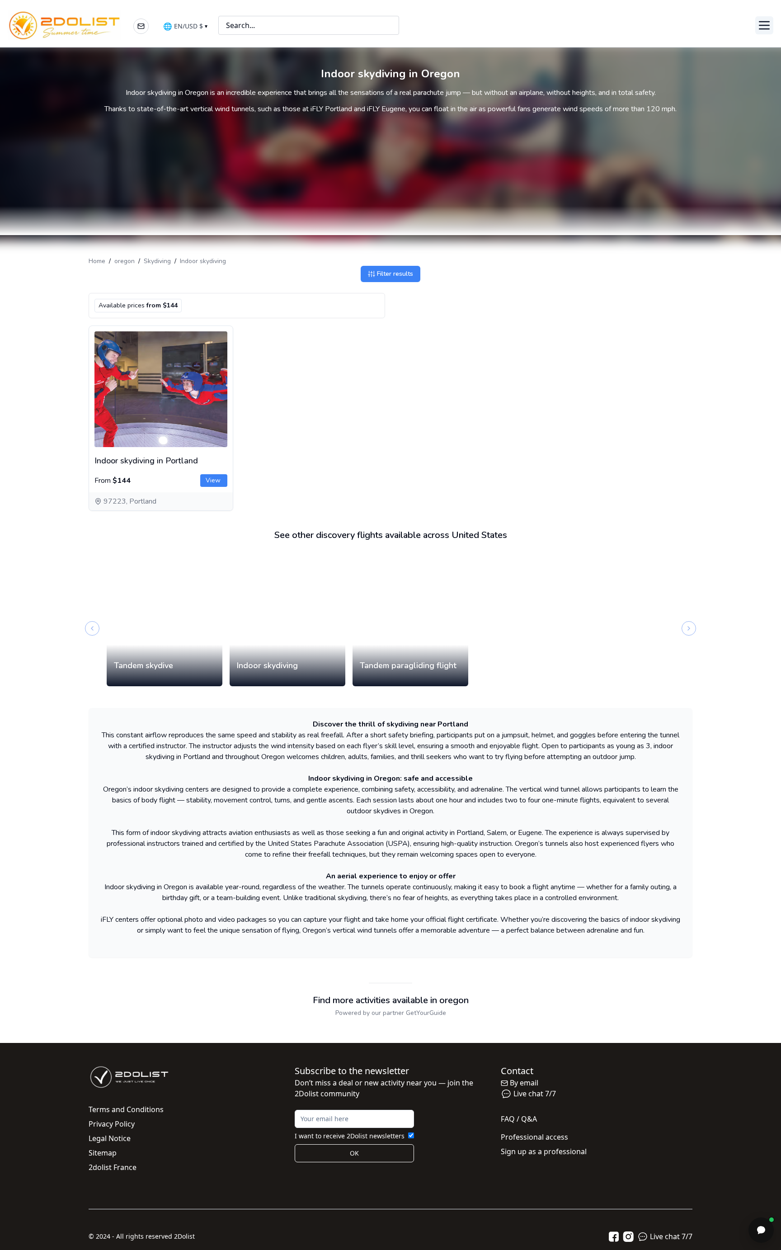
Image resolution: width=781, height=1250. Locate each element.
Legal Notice (110, 1138)
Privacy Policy (112, 1124)
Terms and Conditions (126, 1109)
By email (524, 1083)
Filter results (395, 273)
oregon (124, 261)
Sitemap (103, 1153)
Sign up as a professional (544, 1151)
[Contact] (141, 26)
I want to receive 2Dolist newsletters (350, 1136)
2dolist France (112, 1167)
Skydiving (157, 261)
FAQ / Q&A (519, 1119)
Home (97, 261)
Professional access (534, 1137)
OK (354, 1153)
